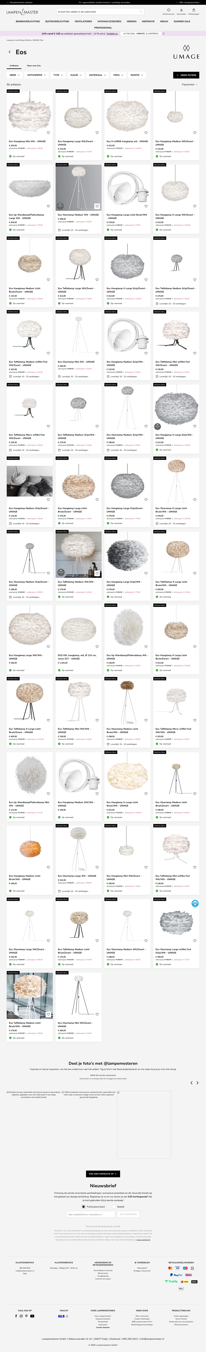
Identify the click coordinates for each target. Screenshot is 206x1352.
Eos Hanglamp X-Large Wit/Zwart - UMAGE (175, 216)
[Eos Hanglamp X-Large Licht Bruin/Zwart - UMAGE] (176, 639)
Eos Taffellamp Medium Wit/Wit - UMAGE (76, 583)
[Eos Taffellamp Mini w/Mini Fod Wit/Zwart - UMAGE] (176, 346)
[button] (48, 133)
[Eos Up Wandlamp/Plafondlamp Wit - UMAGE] (127, 639)
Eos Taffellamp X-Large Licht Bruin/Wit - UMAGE (171, 583)
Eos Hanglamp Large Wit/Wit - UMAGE (26, 657)
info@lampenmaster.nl (25, 1271)
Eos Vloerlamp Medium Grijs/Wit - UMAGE (125, 436)
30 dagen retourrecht (142, 1271)
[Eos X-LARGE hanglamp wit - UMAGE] (127, 125)
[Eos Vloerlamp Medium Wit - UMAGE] (79, 199)
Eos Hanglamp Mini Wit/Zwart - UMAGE (124, 877)
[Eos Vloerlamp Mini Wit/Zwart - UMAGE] (79, 1007)
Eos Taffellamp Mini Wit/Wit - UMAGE (74, 730)
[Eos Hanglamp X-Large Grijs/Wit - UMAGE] (176, 419)
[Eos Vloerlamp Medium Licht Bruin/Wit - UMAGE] (127, 713)
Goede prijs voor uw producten (181, 1321)
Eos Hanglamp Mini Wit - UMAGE (27, 141)
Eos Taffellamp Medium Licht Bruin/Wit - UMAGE (25, 1024)
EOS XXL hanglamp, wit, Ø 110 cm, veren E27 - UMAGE (77, 657)
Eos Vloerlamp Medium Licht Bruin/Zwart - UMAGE (171, 804)
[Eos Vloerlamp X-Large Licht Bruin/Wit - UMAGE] (176, 492)
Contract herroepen (103, 1279)
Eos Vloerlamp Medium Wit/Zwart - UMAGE (126, 951)
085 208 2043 (24, 1268)
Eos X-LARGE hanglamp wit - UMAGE (127, 141)
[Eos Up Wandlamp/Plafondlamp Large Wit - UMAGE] (30, 199)
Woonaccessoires (181, 1324)
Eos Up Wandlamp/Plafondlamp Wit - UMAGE (127, 657)
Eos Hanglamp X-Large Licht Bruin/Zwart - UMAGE (171, 657)
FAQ (24, 1273)
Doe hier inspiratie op (101, 1173)
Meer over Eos (34, 65)
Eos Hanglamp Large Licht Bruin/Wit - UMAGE (127, 216)
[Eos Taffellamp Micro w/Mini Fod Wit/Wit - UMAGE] (176, 713)
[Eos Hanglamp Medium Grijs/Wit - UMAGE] (127, 346)
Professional (103, 27)
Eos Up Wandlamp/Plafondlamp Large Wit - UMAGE (26, 216)
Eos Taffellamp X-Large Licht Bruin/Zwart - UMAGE (25, 730)
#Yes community (142, 1316)
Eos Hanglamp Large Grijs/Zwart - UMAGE (125, 510)
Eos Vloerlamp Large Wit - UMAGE (77, 875)
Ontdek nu (112, 33)
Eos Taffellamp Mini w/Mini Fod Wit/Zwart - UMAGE (173, 363)
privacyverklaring (143, 1240)
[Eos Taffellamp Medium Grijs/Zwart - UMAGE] (176, 272)
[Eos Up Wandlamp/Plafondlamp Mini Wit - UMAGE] (30, 786)
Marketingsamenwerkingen (142, 1324)
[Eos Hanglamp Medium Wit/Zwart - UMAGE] (176, 125)
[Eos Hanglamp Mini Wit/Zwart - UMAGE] (127, 860)
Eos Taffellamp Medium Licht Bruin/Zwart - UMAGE (74, 951)
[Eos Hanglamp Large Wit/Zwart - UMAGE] (79, 125)
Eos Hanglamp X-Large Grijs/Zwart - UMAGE (127, 290)
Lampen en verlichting (15, 40)
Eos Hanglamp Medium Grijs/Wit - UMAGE (125, 363)
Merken (29, 40)
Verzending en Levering (103, 1270)
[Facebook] (16, 1316)
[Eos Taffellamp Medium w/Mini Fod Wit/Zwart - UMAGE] (30, 346)
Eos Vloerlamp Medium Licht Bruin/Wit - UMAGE (122, 730)
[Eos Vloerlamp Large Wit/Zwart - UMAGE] (30, 933)
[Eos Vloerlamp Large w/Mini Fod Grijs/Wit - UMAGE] (176, 933)
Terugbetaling (102, 1276)
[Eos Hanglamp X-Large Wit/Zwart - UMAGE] (176, 199)
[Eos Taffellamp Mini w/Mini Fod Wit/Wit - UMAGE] (176, 860)
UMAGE (36, 40)
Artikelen (14, 65)
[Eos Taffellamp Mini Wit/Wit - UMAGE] (79, 713)
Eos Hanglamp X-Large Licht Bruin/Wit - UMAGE (122, 804)
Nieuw (164, 21)
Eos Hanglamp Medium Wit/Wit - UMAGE (76, 804)
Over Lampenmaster (103, 1316)
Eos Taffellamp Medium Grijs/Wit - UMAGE (77, 436)
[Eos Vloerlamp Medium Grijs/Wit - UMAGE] (127, 419)
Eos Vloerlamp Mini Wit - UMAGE (76, 361)
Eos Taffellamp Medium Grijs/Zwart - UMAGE (176, 290)
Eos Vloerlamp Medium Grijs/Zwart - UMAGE (29, 583)
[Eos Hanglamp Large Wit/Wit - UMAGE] (30, 639)
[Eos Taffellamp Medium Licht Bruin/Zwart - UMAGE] (79, 933)
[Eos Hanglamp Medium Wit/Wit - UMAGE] (79, 786)
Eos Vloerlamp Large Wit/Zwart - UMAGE (27, 951)
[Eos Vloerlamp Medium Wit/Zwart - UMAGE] (127, 933)
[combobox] (100, 11)
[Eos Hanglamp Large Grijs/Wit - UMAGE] (127, 566)
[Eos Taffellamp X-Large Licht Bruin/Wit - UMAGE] (176, 566)
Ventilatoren (83, 21)
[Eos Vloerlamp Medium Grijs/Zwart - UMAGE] (30, 566)
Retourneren (103, 1273)
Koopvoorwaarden (103, 1319)
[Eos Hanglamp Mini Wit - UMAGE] (30, 125)
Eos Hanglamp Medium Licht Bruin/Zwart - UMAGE (24, 290)
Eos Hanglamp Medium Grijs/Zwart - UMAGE (29, 510)
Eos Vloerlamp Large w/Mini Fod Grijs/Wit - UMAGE (173, 951)
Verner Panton (181, 1319)
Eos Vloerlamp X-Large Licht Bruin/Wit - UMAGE (171, 510)
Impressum (103, 1324)
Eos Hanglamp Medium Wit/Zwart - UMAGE (175, 143)
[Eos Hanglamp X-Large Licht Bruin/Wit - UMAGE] (127, 786)
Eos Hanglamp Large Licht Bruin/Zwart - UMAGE (72, 510)
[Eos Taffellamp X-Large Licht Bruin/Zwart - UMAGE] (30, 713)
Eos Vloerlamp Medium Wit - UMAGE (78, 214)
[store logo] (22, 11)
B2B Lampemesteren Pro (142, 1321)
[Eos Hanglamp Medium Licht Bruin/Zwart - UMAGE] (30, 272)
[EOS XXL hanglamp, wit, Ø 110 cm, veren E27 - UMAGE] (79, 639)
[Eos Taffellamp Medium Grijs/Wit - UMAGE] (79, 419)
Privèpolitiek (103, 1321)
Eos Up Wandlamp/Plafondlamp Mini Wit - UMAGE (29, 804)
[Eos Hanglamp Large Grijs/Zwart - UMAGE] (127, 492)
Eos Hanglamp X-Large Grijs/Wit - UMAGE (174, 436)
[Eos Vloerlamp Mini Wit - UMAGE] (79, 346)
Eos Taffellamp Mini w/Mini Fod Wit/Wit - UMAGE (173, 877)
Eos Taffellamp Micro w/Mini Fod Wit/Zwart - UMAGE (27, 436)
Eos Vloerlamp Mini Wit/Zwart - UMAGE (75, 1024)
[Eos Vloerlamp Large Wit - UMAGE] (79, 860)
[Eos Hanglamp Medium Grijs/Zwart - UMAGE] (30, 492)
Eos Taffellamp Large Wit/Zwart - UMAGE (76, 290)
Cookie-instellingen (142, 1319)
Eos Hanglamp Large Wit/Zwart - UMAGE (76, 143)
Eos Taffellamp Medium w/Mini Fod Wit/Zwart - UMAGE (28, 363)
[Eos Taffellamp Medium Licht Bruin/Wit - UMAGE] (30, 1007)
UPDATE (140, 33)
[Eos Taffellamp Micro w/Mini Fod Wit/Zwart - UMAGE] (30, 419)
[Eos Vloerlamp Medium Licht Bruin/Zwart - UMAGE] (176, 786)
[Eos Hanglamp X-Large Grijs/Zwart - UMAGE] (127, 272)
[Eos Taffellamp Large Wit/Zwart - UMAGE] (79, 272)
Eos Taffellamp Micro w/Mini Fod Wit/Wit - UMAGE (173, 730)
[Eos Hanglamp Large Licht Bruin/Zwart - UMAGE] (79, 492)
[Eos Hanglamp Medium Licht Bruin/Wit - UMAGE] (30, 860)
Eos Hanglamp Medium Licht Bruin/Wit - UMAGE (24, 877)
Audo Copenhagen (181, 1316)
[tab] (15, 75)
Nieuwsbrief (142, 1268)
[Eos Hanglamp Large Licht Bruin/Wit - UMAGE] (127, 199)
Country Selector (103, 1327)
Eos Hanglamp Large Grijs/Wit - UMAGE (124, 583)
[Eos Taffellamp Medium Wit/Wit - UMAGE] (79, 566)
